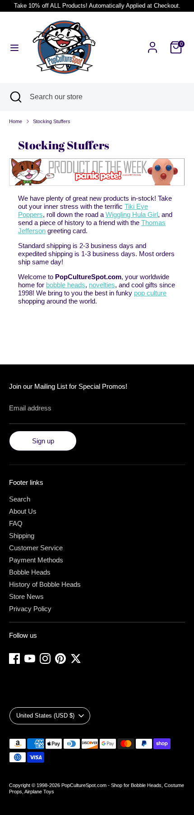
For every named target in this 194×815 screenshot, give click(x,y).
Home (15, 121)
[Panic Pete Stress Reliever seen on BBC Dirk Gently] (97, 183)
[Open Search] (15, 96)
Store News (26, 596)
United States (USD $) (45, 715)
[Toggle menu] (14, 47)
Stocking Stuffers (51, 121)
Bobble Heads (30, 572)
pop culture (150, 293)
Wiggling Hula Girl (132, 214)
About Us (23, 511)
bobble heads (65, 285)
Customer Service (36, 548)
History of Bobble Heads (45, 584)
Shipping (21, 535)
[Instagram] (45, 658)
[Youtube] (29, 658)
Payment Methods (36, 560)
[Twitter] (75, 658)
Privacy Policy (30, 608)
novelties (102, 285)
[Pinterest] (60, 658)
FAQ (16, 523)
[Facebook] (14, 658)
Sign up (43, 441)
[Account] (152, 42)
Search (19, 499)
